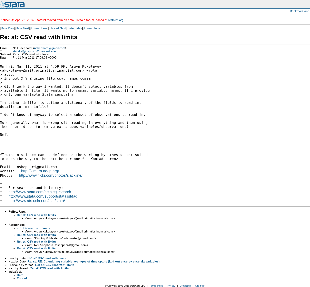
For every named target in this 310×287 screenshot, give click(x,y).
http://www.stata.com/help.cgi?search (39, 192)
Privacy (171, 285)
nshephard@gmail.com (49, 48)
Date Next (22, 28)
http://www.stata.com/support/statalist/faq (42, 196)
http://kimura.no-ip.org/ (40, 171)
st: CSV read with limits (33, 228)
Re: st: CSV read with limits (36, 215)
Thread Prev (39, 28)
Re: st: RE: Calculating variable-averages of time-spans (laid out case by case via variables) (93, 261)
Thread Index (93, 28)
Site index (200, 285)
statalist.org (116, 20)
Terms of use (156, 285)
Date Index (74, 28)
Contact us (185, 285)
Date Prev (7, 28)
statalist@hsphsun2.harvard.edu (34, 51)
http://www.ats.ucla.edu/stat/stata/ (36, 201)
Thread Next (57, 28)
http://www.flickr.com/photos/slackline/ (50, 175)
